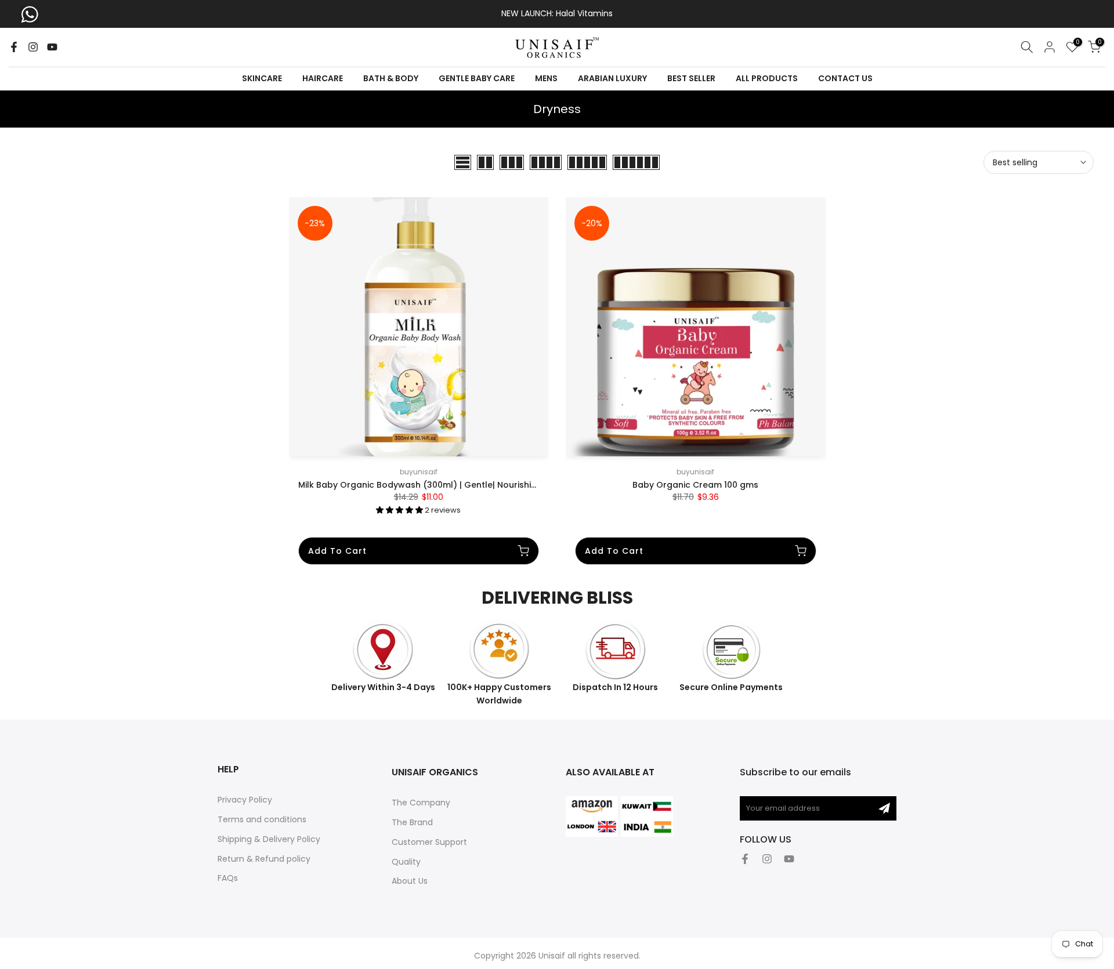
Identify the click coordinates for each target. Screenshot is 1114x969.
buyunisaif (418, 472)
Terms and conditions (262, 819)
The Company (421, 802)
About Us (410, 881)
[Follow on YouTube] (52, 47)
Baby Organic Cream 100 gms (695, 485)
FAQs (228, 878)
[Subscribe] (884, 808)
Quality (406, 862)
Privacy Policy (245, 799)
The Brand (412, 822)
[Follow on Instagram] (33, 47)
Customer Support (429, 842)
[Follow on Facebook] (14, 47)
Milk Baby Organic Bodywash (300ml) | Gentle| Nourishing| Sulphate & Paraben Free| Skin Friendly (502, 485)
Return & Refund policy (264, 859)
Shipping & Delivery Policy (269, 839)
